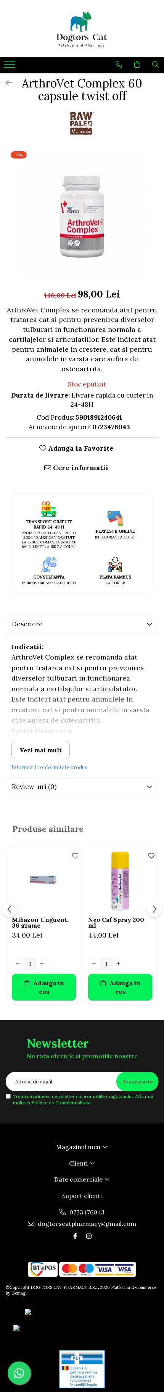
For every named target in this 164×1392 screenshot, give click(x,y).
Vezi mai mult (40, 750)
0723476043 (86, 1212)
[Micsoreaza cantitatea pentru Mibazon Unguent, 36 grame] (18, 964)
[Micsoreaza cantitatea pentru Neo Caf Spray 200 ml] (94, 964)
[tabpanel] (82, 217)
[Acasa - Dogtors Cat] (82, 28)
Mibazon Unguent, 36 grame (40, 922)
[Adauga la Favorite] (72, 854)
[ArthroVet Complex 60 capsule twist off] (82, 217)
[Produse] (10, 66)
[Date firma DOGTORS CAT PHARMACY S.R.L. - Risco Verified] (82, 1333)
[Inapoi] (5, 82)
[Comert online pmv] (82, 1369)
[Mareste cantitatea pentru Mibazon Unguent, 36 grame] (42, 964)
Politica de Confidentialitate (61, 1103)
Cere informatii (79, 467)
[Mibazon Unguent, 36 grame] (44, 881)
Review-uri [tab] (34, 786)
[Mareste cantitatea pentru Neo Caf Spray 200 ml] (119, 964)
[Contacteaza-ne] (118, 64)
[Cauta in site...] (155, 64)
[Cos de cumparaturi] (137, 64)
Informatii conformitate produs (49, 767)
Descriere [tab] (27, 624)
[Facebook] (75, 1236)
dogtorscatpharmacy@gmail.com (86, 1223)
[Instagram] (89, 1236)
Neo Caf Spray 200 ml (116, 922)
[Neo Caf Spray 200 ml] (120, 881)
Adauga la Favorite (79, 448)
